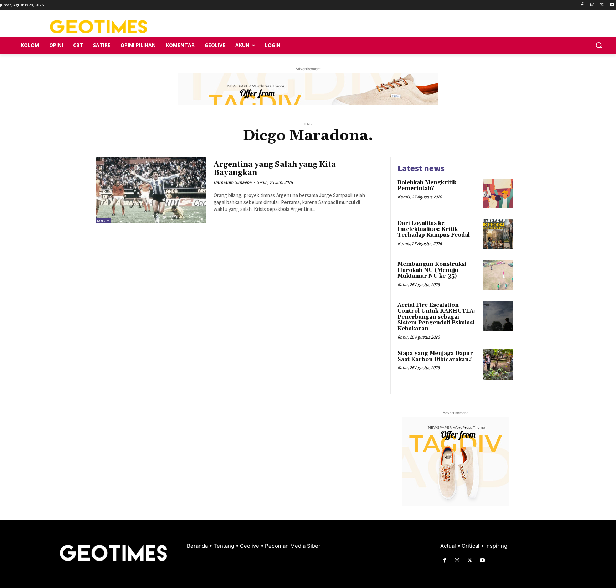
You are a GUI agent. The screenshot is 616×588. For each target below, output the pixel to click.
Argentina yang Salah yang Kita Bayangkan (275, 168)
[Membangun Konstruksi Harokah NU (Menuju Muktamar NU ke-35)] (498, 275)
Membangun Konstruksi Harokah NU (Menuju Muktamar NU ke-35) (431, 270)
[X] (602, 5)
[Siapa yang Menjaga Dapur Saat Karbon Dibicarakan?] (498, 364)
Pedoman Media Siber (292, 545)
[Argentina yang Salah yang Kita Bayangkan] (151, 190)
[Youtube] (612, 5)
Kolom (103, 220)
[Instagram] (592, 5)
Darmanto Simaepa (233, 182)
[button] (598, 45)
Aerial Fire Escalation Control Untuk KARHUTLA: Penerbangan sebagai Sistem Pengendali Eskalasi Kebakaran (436, 317)
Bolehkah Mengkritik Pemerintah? (426, 185)
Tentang (225, 545)
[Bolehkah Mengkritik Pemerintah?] (498, 194)
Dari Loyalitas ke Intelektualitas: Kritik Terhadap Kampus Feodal (433, 229)
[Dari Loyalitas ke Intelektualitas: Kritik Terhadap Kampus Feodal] (498, 234)
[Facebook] (582, 5)
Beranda (198, 545)
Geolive (250, 545)
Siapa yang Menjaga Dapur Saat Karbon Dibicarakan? (435, 356)
